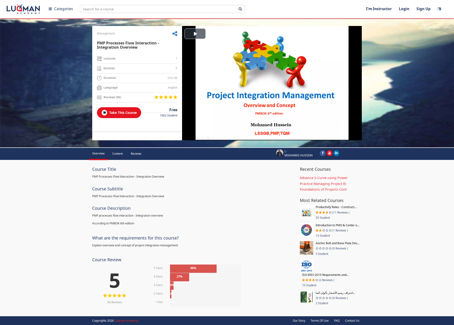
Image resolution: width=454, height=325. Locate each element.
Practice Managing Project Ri (323, 183)
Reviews (136, 154)
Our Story (299, 321)
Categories (63, 8)
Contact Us (352, 321)
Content (117, 154)
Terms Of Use (320, 321)
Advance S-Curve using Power (324, 177)
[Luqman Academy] (24, 8)
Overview (98, 153)
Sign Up (423, 8)
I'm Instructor (379, 8)
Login (404, 8)
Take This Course (122, 112)
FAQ (337, 321)
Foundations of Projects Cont (323, 189)
